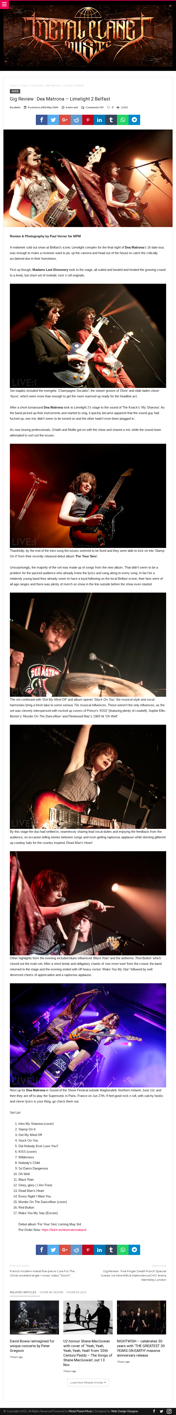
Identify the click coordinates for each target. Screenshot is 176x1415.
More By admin (51, 1292)
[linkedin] (99, 120)
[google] (65, 120)
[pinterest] (88, 120)
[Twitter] (161, 1411)
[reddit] (76, 120)
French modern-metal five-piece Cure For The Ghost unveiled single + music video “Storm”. (42, 1270)
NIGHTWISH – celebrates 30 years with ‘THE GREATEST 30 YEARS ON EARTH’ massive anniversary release (141, 1348)
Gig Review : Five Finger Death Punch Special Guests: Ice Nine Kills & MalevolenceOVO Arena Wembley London (133, 1272)
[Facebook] (154, 1411)
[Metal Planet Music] (87, 5)
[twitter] (53, 120)
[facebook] (41, 120)
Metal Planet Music (81, 1411)
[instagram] (169, 1411)
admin (16, 107)
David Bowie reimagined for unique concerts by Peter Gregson (32, 1346)
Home (13, 85)
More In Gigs (76, 1292)
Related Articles (23, 1292)
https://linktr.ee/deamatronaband (64, 1230)
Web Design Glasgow (124, 1411)
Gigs (23, 85)
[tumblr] (111, 120)
